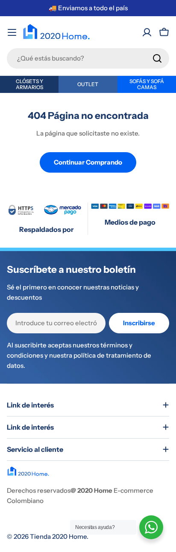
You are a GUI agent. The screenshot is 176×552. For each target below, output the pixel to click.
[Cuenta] (147, 32)
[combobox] (88, 58)
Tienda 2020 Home (58, 536)
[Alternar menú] (12, 32)
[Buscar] (157, 58)
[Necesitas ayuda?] (151, 527)
